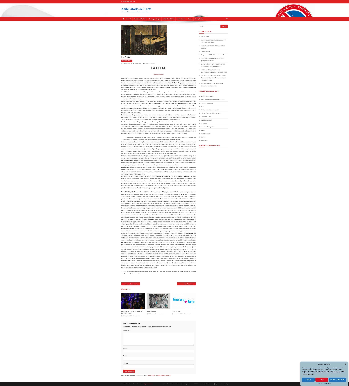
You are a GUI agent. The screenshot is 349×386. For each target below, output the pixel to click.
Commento (126, 330)
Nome (125, 348)
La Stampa (204, 123)
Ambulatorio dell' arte (136, 9)
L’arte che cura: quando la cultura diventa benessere (213, 47)
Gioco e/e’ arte (176, 311)
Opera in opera (205, 51)
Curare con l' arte (206, 116)
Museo (203, 130)
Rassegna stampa (154, 19)
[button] (345, 364)
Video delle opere (159, 74)
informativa (320, 383)
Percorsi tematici (126, 60)
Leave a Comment (150, 63)
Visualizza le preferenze (337, 379)
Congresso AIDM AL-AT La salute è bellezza (214, 55)
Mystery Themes (148, 384)
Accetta (308, 379)
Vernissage (204, 140)
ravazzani (138, 63)
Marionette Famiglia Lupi (208, 127)
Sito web (125, 363)
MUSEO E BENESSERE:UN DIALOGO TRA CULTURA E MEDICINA (213, 41)
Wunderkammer (188, 284)
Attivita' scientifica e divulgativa (210, 110)
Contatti (129, 19)
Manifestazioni (181, 19)
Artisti (202, 106)
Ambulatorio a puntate (207, 96)
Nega (321, 379)
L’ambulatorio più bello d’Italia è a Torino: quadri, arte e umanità (212, 59)
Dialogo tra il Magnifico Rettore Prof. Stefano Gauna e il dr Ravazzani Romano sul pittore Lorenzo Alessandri (213, 78)
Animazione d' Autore (207, 103)
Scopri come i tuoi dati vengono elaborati (159, 375)
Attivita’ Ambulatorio (168, 19)
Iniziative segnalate (206, 120)
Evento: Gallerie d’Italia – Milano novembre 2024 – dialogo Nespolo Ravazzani (213, 65)
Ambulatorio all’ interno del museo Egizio (212, 99)
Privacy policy (327, 383)
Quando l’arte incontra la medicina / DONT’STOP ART (131, 312)
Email (125, 356)
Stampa (203, 137)
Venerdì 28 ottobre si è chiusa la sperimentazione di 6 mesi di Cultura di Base (214, 71)
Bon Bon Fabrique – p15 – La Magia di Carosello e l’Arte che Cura (212, 85)
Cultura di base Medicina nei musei (211, 113)
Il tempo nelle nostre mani (131, 284)
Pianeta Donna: (205, 36)
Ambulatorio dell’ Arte (140, 19)
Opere (190, 19)
